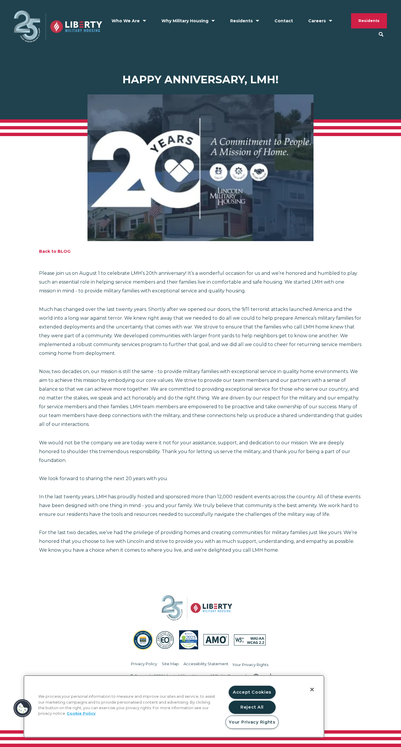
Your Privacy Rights (250, 664)
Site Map (170, 663)
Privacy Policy (144, 663)
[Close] (312, 689)
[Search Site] (381, 34)
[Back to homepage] (58, 27)
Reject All (252, 707)
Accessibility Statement (205, 663)
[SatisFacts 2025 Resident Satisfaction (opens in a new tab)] (189, 640)
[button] (22, 708)
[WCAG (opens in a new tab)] (249, 640)
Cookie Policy (81, 713)
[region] (173, 706)
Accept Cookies (252, 692)
